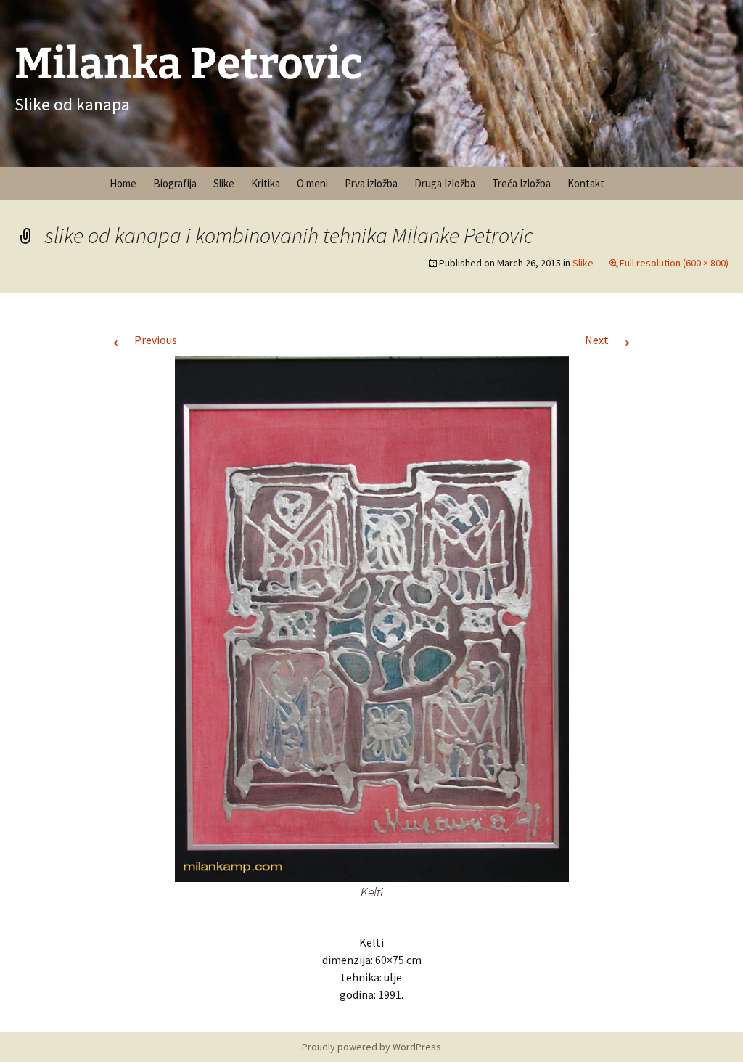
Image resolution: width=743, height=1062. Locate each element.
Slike (223, 183)
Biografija (175, 183)
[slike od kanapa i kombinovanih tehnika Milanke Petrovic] (372, 617)
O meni (312, 183)
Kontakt (585, 183)
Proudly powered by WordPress (371, 1046)
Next (609, 339)
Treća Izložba (521, 183)
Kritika (265, 183)
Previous (143, 339)
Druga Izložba (444, 183)
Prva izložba (371, 183)
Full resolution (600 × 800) (674, 262)
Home (123, 183)
